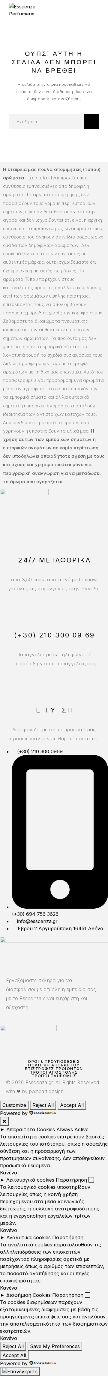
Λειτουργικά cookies (30, 1180)
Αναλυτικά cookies (28, 1237)
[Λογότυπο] (31, 9)
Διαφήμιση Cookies (28, 1295)
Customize (14, 1105)
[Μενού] (93, 9)
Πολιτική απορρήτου (54, 1065)
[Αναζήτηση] (91, 121)
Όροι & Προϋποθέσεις (54, 1061)
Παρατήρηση (71, 1180)
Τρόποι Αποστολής (54, 1072)
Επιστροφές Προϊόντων (54, 1068)
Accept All (72, 1105)
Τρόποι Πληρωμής (54, 1076)
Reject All (43, 1105)
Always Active (72, 1129)
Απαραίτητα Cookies (30, 1129)
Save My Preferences (55, 1346)
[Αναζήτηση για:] (46, 121)
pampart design (46, 1091)
